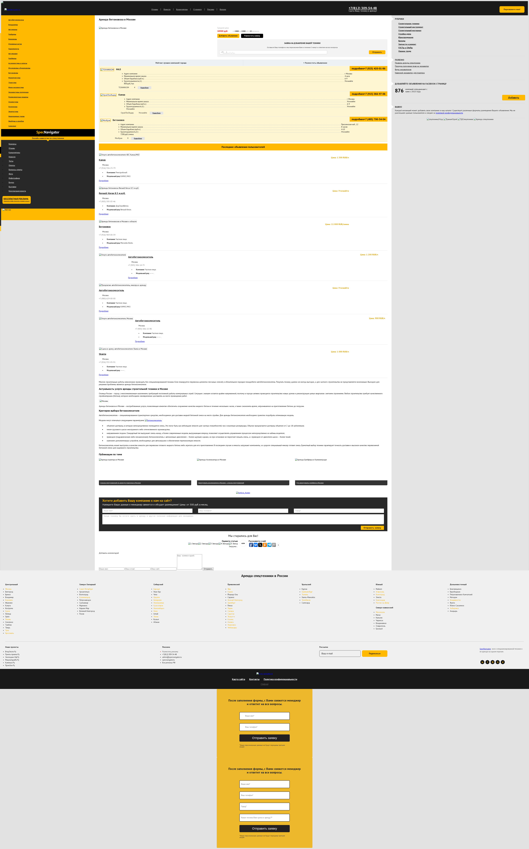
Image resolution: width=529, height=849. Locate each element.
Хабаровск (454, 608)
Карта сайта (238, 679)
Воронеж (9, 600)
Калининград (84, 597)
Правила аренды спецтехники (407, 63)
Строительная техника (408, 23)
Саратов (231, 614)
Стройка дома (404, 34)
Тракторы (12, 82)
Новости (167, 9)
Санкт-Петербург (86, 589)
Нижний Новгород (235, 600)
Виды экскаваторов (403, 69)
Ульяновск (232, 625)
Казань (230, 619)
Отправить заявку (372, 528)
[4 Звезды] (224, 543)
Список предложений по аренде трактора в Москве (120, 483)
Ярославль (9, 633)
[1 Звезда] (193, 543)
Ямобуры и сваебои (16, 121)
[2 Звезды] (203, 543)
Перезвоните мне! (512, 9)
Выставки (12, 187)
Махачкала (380, 612)
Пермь (230, 608)
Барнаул (156, 589)
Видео (11, 182)
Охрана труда (404, 51)
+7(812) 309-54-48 (363, 8)
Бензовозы (12, 39)
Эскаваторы (13, 102)
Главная (264, 684)
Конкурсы (12, 144)
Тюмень (305, 594)
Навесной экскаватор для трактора (410, 73)
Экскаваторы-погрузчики (18, 92)
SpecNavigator (485, 649)
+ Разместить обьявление (315, 63)
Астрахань (380, 592)
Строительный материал (409, 30)
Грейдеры (12, 34)
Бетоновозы (13, 73)
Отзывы (154, 9)
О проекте (197, 9)
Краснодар (380, 600)
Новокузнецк (158, 603)
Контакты (254, 679)
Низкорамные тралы (16, 116)
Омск (155, 611)
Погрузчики (12, 107)
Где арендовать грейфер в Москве (310, 483)
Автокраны (12, 29)
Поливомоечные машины (18, 97)
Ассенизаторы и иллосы (17, 63)
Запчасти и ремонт (407, 44)
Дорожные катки (15, 44)
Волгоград (380, 594)
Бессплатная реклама (17, 199)
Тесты (11, 161)
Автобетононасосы (16, 20)
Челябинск (306, 600)
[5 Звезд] (233, 543)
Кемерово (157, 600)
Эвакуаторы (13, 111)
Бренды (401, 41)
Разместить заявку (252, 36)
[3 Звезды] (213, 543)
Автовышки (12, 54)
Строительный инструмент (410, 27)
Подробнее (145, 88)
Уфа (229, 589)
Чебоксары (232, 627)
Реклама (210, 9)
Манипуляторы (14, 78)
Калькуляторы (182, 9)
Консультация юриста (17, 191)
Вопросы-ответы (15, 169)
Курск (7, 611)
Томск (155, 616)
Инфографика (14, 178)
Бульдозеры (13, 25)
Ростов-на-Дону (382, 603)
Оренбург (231, 603)
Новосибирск (158, 608)
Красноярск (158, 605)
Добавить (513, 97)
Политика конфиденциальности (280, 679)
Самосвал (12, 126)
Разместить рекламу (170, 651)
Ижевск (231, 622)
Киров (230, 592)
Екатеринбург (307, 592)
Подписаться (374, 654)
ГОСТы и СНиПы (405, 47)
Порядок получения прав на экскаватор (412, 66)
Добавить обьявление (228, 36)
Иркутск (156, 597)
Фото (11, 174)
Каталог (223, 9)
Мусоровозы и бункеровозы (19, 68)
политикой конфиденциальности (449, 113)
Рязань (8, 619)
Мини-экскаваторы (16, 87)
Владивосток (455, 600)
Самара (231, 611)
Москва (8, 589)
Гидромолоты (13, 49)
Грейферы (12, 58)
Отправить (377, 52)
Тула (7, 630)
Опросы (12, 165)
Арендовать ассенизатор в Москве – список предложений (221, 483)
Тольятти (231, 616)
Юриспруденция (405, 37)
